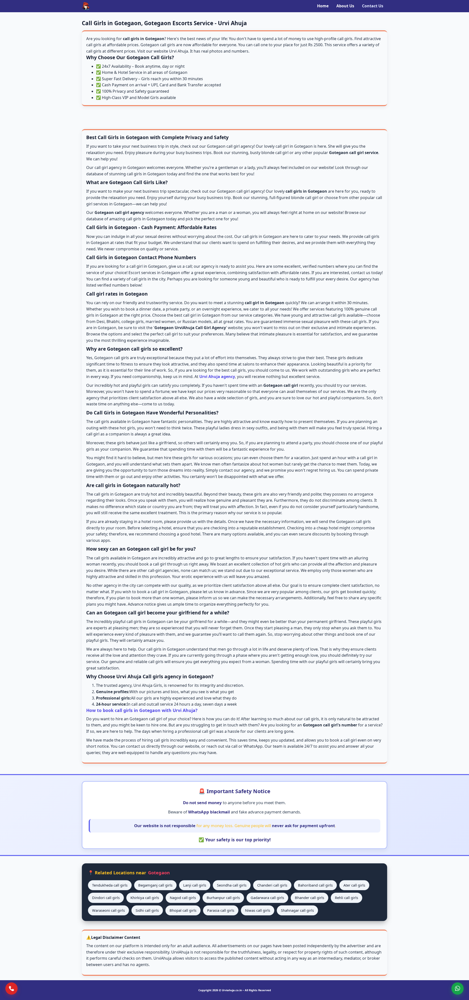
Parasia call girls (220, 910)
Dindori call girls (106, 897)
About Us (345, 6)
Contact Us (372, 6)
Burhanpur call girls (223, 897)
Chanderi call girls (272, 885)
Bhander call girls (309, 897)
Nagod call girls (183, 897)
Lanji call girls (194, 885)
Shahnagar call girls (297, 910)
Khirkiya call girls (144, 897)
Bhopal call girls (183, 910)
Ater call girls (354, 885)
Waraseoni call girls (108, 910)
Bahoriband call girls (315, 885)
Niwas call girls (257, 910)
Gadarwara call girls (267, 897)
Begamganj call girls (155, 885)
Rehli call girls (346, 897)
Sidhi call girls (147, 910)
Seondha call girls (231, 885)
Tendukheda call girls (110, 885)
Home (323, 6)
